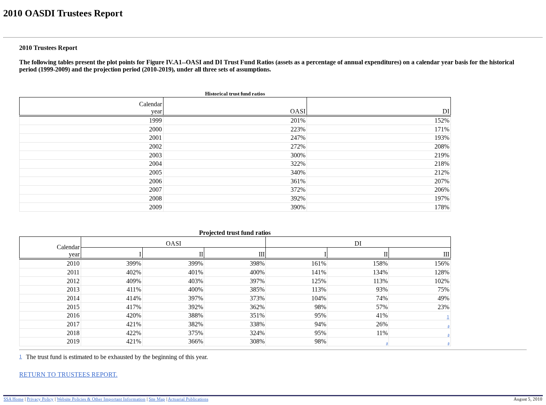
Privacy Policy (40, 399)
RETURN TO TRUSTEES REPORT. (68, 374)
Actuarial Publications (188, 399)
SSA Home (14, 399)
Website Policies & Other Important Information (101, 399)
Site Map (157, 399)
